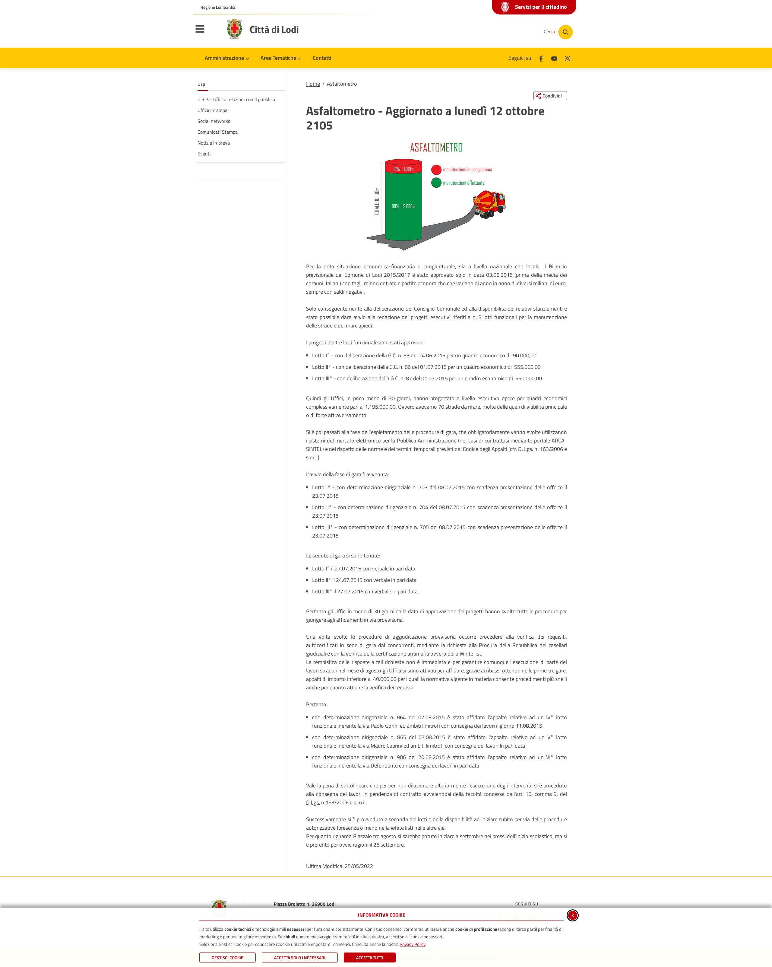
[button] (436, 196)
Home (313, 84)
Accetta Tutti (369, 957)
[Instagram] (567, 58)
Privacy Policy (412, 944)
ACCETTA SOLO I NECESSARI (299, 957)
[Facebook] (541, 58)
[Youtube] (554, 58)
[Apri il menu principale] (207, 33)
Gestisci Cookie (227, 957)
